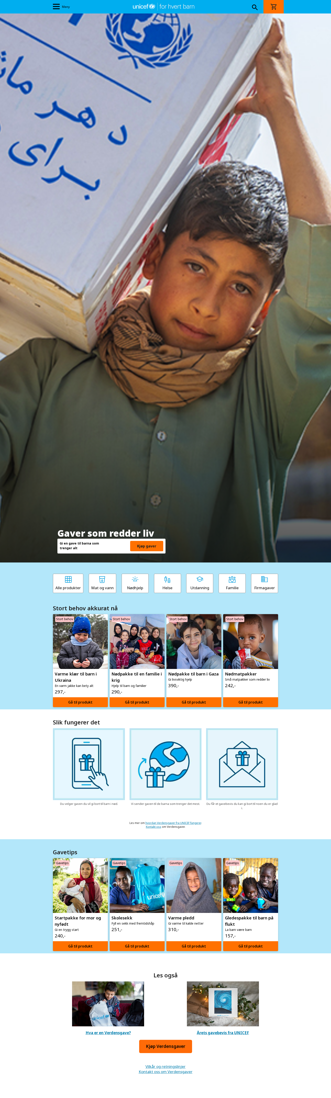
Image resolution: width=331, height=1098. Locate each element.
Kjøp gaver (146, 546)
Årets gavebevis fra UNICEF (223, 1032)
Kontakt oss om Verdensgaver (166, 1071)
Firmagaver (264, 587)
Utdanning (199, 587)
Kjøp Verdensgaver (165, 1046)
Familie (232, 587)
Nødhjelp (135, 587)
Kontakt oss (153, 827)
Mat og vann (102, 587)
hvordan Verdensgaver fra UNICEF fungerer (173, 823)
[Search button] (255, 7)
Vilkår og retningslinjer (165, 1066)
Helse (167, 587)
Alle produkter (68, 587)
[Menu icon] (56, 6)
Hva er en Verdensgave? (108, 1032)
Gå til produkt (80, 702)
